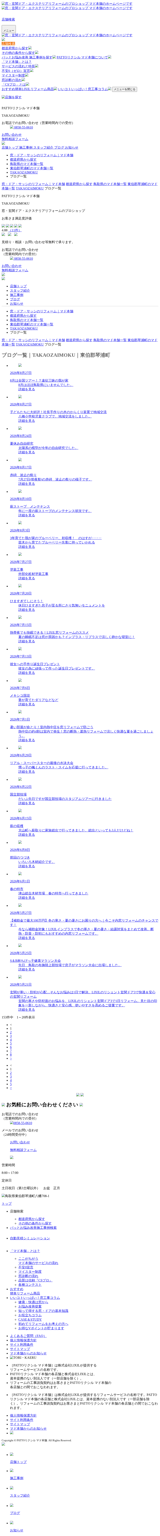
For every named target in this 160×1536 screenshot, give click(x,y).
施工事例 (26, 147)
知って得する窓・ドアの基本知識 (43, 1311)
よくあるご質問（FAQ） (28, 1336)
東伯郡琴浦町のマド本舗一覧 (31, 168)
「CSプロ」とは (14, 84)
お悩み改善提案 (30, 1306)
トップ (7, 1203)
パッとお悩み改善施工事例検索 (33, 1227)
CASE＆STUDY (30, 1319)
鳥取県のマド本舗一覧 (26, 164)
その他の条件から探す (18, 53)
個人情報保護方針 (23, 1340)
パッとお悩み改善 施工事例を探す (27, 57)
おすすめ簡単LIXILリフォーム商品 (28, 89)
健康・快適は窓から (33, 1302)
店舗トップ (10, 147)
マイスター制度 (13, 75)
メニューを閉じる (124, 89)
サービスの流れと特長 (18, 66)
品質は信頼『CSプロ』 (35, 1280)
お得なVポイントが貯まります (41, 1328)
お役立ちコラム (30, 1315)
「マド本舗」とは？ (17, 61)
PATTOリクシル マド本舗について (82, 57)
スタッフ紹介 (43, 147)
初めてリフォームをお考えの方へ (43, 1324)
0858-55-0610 (23, 127)
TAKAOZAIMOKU (24, 172)
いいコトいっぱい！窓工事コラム (83, 89)
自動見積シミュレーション (30, 1238)
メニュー (8, 30)
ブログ (59, 147)
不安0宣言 (25, 1267)
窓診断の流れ (12, 80)
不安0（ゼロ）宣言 (16, 71)
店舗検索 (8, 19)
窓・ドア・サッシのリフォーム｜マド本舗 (41, 155)
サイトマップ (20, 1349)
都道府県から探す (15, 48)
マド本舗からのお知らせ (28, 1353)
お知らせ (71, 147)
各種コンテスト (30, 1284)
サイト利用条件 (21, 1344)
